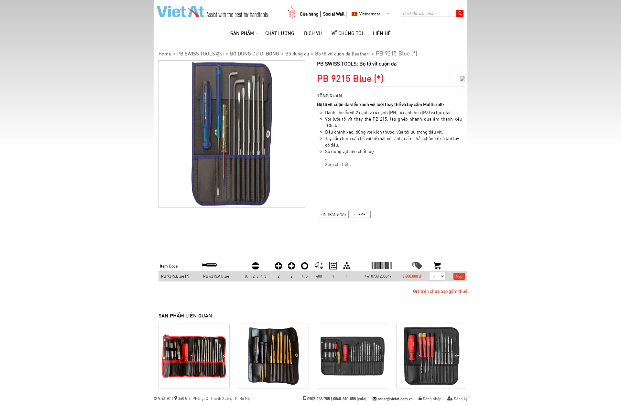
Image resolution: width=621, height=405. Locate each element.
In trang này (334, 214)
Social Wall (333, 14)
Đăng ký (460, 398)
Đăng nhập (432, 398)
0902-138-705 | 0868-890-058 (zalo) (336, 398)
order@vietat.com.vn (395, 398)
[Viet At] (211, 10)
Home (164, 54)
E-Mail (362, 214)
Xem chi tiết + (338, 164)
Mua (459, 276)
